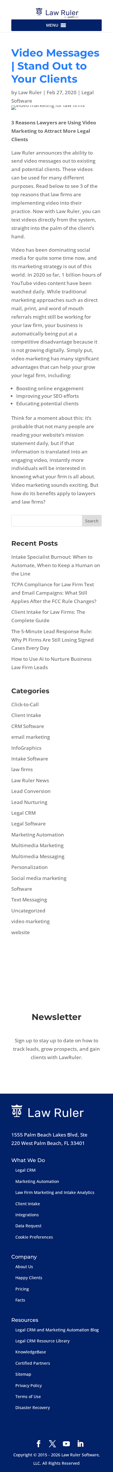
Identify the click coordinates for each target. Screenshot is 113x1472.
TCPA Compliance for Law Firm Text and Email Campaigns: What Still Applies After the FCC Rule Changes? (53, 593)
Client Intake (26, 715)
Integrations (27, 1214)
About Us (24, 1266)
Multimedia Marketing (37, 845)
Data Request (28, 1225)
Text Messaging (29, 899)
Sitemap (23, 1374)
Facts (20, 1300)
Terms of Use (28, 1396)
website (20, 932)
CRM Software (27, 726)
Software (21, 888)
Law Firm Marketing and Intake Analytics (54, 1192)
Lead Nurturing (29, 802)
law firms (22, 769)
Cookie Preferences (34, 1237)
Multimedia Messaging (37, 856)
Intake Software (29, 758)
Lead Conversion (31, 791)
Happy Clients (28, 1277)
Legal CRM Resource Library (42, 1341)
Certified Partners (32, 1363)
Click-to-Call (25, 704)
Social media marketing (38, 878)
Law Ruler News (30, 780)
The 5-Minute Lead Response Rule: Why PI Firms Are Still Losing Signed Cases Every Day (52, 639)
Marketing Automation (37, 834)
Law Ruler (30, 92)
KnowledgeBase (30, 1352)
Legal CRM (23, 812)
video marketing (30, 921)
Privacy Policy (28, 1385)
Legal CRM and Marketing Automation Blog (57, 1330)
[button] (52, 25)
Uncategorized (28, 910)
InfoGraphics (26, 748)
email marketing (30, 737)
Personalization (29, 867)
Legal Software (28, 823)
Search (92, 521)
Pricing (22, 1289)
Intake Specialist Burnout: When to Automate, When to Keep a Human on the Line (55, 565)
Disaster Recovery (32, 1407)
